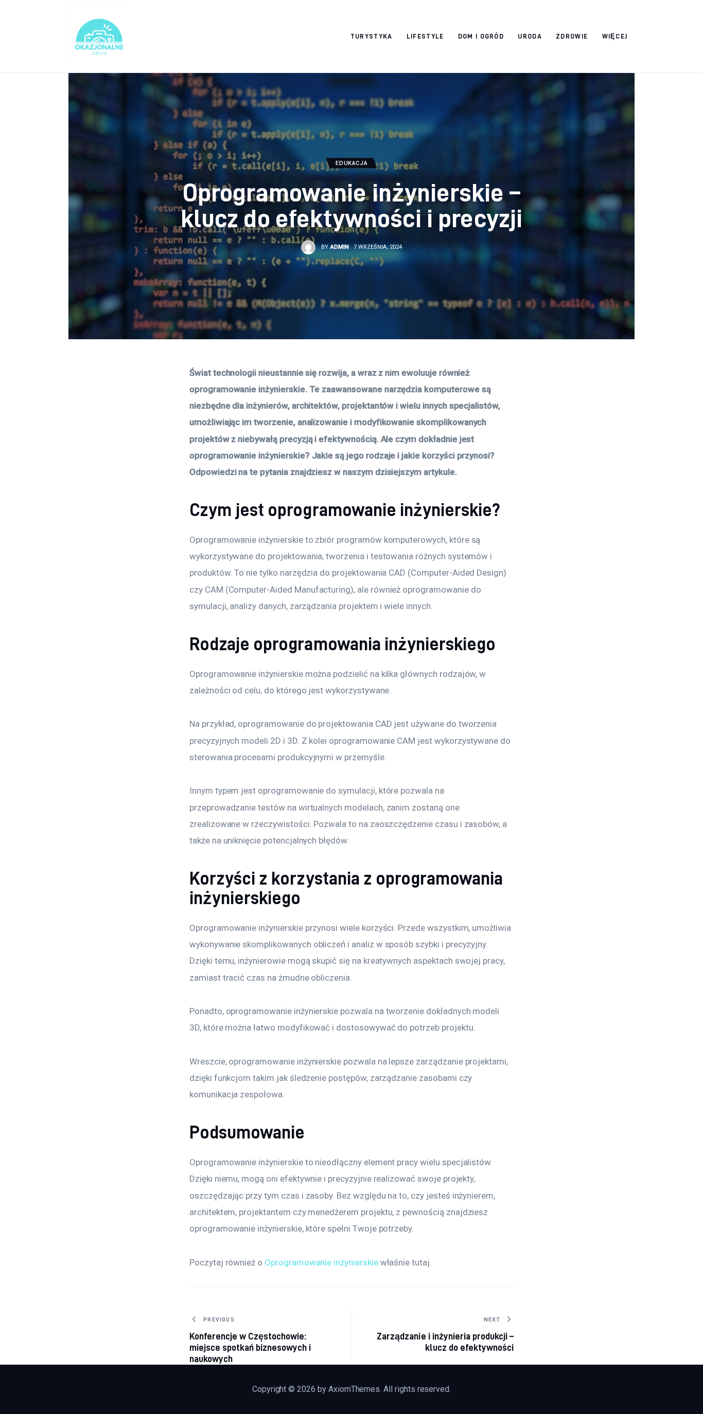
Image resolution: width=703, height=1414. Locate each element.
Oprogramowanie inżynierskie (321, 1262)
